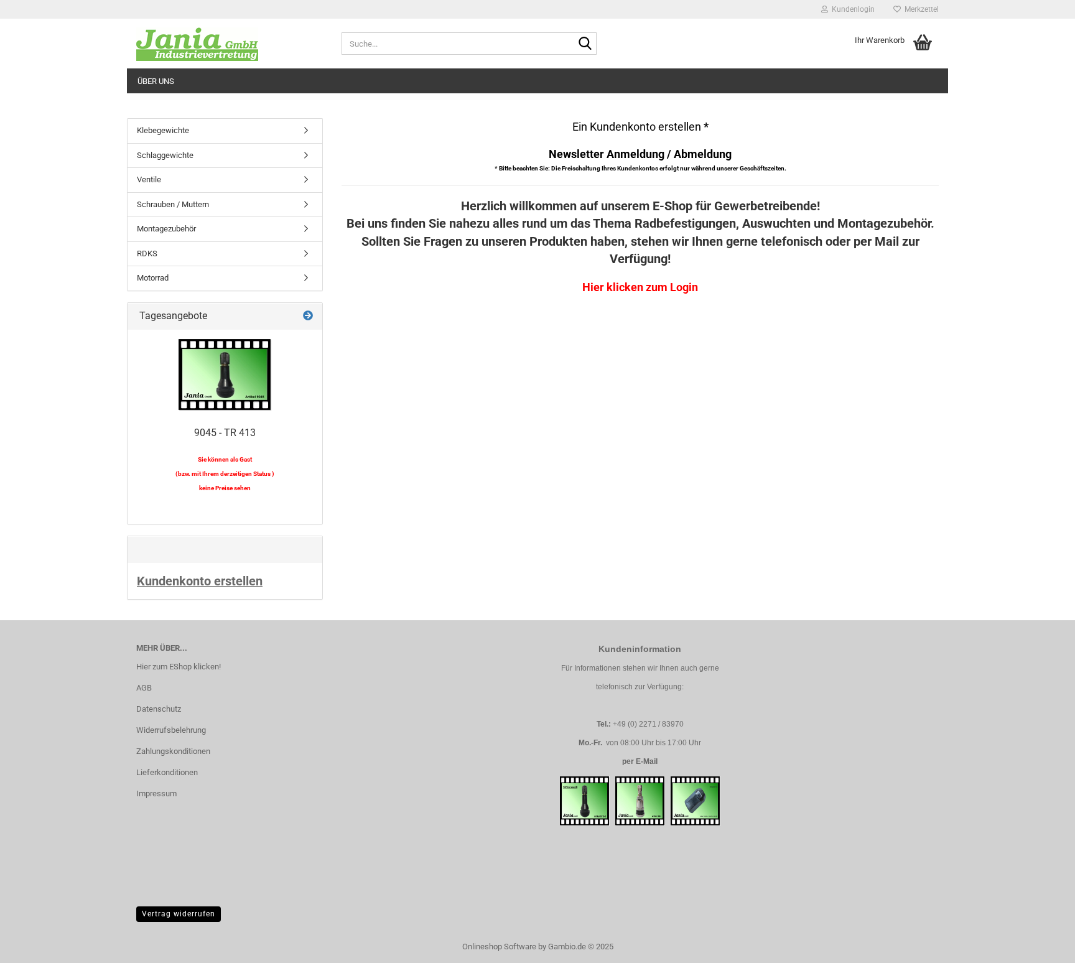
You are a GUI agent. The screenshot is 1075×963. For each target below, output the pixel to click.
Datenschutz (158, 709)
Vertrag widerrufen (178, 914)
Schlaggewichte (165, 155)
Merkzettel (920, 9)
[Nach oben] (1040, 944)
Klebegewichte (163, 130)
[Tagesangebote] (308, 316)
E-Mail (647, 761)
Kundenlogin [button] (851, 9)
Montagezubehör (166, 228)
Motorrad (153, 277)
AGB (144, 687)
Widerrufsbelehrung (171, 730)
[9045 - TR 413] (225, 375)
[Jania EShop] (229, 43)
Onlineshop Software (499, 946)
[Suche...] (585, 44)
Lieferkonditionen (167, 772)
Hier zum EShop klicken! (178, 666)
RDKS (147, 253)
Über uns (155, 81)
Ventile (149, 179)
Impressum (156, 793)
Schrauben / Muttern (173, 204)
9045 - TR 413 (225, 433)
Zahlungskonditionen (173, 751)
